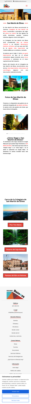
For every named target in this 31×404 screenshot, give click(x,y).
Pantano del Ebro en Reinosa (15, 275)
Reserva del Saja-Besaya (15, 250)
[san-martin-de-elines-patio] (15, 129)
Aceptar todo (15, 391)
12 (22, 133)
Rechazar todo (16, 400)
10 (19, 133)
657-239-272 (15, 306)
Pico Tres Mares (15, 225)
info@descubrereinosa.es (15, 312)
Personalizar (15, 396)
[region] (15, 389)
